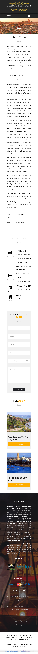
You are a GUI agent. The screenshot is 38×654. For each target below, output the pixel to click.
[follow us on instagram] (26, 621)
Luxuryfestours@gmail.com (20, 606)
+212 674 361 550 (20, 615)
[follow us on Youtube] (21, 621)
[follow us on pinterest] (16, 625)
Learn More (19, 444)
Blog (15, 639)
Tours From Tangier (27, 637)
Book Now (19, 389)
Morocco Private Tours (12, 637)
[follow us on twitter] (16, 621)
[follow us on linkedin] (21, 625)
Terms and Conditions (25, 639)
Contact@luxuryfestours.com (21, 609)
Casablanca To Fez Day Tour (18, 438)
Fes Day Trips (27, 635)
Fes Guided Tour (16, 635)
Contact (10, 639)
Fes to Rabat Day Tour (17, 479)
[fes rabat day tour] (19, 463)
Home (8, 635)
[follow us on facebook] (11, 621)
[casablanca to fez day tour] (19, 422)
